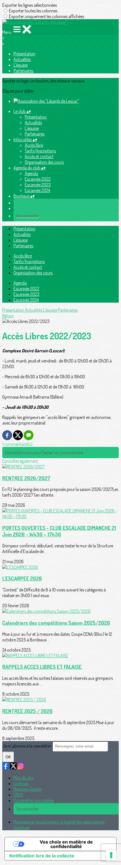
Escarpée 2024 (37, 190)
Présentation (24, 53)
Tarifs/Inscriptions (40, 151)
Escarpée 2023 (38, 184)
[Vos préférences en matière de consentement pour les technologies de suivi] (111, 855)
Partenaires (23, 70)
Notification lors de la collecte (41, 856)
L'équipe (21, 65)
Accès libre (34, 145)
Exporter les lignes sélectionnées (29, 5)
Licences (21, 783)
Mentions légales (27, 789)
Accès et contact (39, 156)
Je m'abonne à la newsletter (27, 746)
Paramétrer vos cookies (34, 800)
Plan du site (23, 778)
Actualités (22, 59)
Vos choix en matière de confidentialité (66, 844)
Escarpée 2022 (38, 179)
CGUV (18, 795)
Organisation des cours (44, 162)
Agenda (31, 173)
